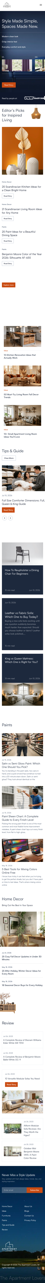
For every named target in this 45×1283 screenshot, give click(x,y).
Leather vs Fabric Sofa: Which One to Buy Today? (21, 615)
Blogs (26, 1211)
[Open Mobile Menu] (41, 5)
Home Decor (7, 182)
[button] (4, 518)
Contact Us (29, 1215)
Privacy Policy (30, 1220)
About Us (28, 1206)
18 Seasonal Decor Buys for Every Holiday (22, 985)
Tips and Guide (8, 1225)
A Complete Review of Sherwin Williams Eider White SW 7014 (22, 1041)
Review (5, 1229)
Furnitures (6, 1215)
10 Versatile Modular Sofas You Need (22, 1078)
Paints (4, 227)
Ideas (6, 351)
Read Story (8, 85)
